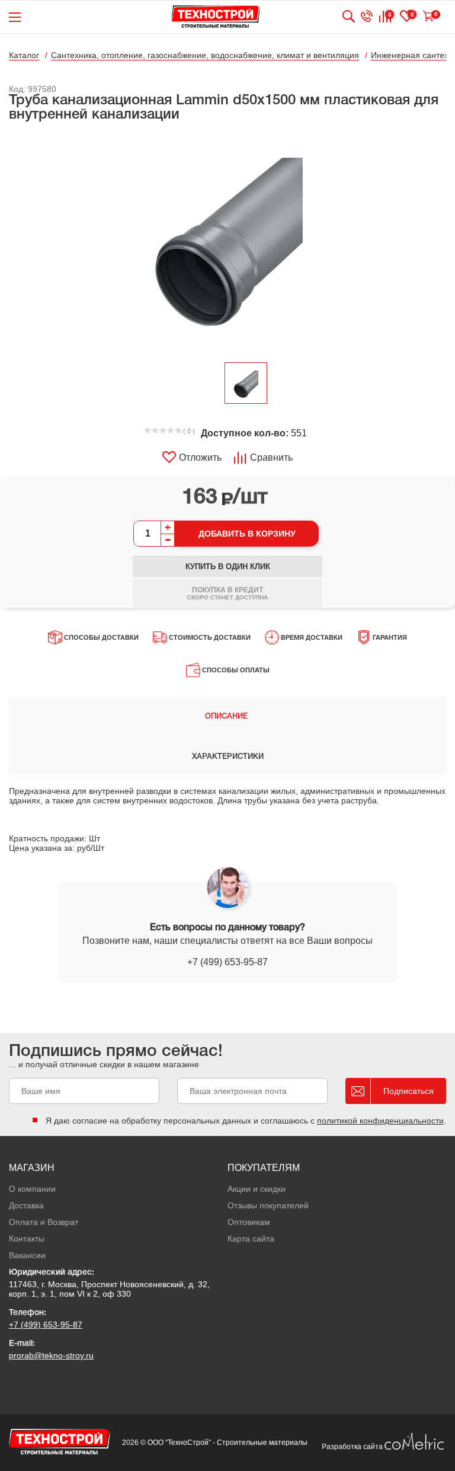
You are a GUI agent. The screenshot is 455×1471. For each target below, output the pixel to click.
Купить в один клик (227, 566)
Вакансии (27, 1255)
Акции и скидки (257, 1189)
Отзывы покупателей (268, 1205)
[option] (227, 243)
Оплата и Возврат (43, 1222)
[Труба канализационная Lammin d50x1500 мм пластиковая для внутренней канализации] (227, 243)
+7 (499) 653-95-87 (227, 962)
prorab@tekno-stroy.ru (51, 1355)
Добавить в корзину (247, 533)
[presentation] (227, 717)
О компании (32, 1189)
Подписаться (408, 1091)
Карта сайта (251, 1238)
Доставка (26, 1205)
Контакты (26, 1238)
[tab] (227, 717)
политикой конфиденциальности (380, 1120)
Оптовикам (249, 1222)
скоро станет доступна (227, 593)
